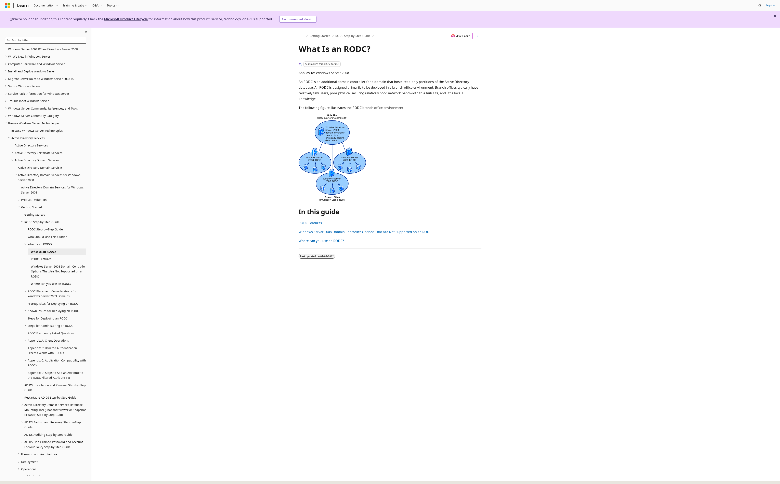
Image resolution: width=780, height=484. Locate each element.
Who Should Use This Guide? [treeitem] (47, 237)
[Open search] (760, 5)
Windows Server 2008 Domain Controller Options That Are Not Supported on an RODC (365, 232)
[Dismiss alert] (775, 16)
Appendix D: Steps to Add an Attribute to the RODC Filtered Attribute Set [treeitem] (55, 375)
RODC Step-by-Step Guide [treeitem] (45, 229)
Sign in (770, 5)
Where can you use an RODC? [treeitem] (51, 284)
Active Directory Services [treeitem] (31, 145)
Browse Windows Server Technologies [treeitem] (37, 130)
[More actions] (477, 36)
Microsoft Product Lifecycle (126, 19)
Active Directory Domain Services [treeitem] (40, 168)
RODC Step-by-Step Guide (352, 36)
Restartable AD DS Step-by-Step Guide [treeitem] (50, 397)
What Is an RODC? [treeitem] (43, 252)
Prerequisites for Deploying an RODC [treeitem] (53, 303)
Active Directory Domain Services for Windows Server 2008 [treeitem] (52, 189)
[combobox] (45, 40)
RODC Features (310, 223)
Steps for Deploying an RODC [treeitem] (47, 318)
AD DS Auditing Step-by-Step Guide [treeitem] (48, 435)
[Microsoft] (7, 5)
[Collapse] (86, 32)
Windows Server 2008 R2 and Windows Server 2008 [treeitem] (43, 49)
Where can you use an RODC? (321, 241)
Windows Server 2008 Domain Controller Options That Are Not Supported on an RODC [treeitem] (58, 271)
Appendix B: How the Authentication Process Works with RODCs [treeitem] (52, 350)
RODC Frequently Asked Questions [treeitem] (51, 333)
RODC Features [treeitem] (41, 259)
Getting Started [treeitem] (34, 214)
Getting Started (320, 36)
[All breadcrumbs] (302, 36)
